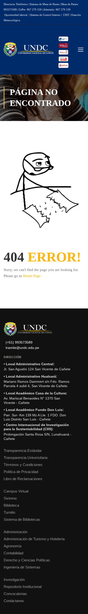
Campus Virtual (16, 491)
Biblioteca (11, 505)
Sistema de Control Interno (45, 14)
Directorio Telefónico (16, 4)
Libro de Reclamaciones (23, 479)
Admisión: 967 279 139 (56, 9)
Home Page (32, 276)
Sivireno (10, 498)
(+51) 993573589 (19, 342)
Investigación (14, 579)
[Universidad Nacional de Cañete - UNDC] (29, 49)
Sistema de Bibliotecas (22, 519)
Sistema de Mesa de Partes (44, 4)
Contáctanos (14, 601)
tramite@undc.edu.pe (22, 348)
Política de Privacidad (21, 472)
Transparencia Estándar (23, 450)
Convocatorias (15, 594)
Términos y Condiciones (23, 465)
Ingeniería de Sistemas (22, 567)
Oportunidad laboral (16, 14)
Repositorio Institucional (23, 587)
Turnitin (9, 512)
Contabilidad (13, 553)
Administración (15, 532)
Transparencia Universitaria (25, 458)
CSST (66, 14)
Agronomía (12, 546)
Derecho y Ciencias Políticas (27, 560)
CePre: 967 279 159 (30, 9)
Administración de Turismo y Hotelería (34, 539)
